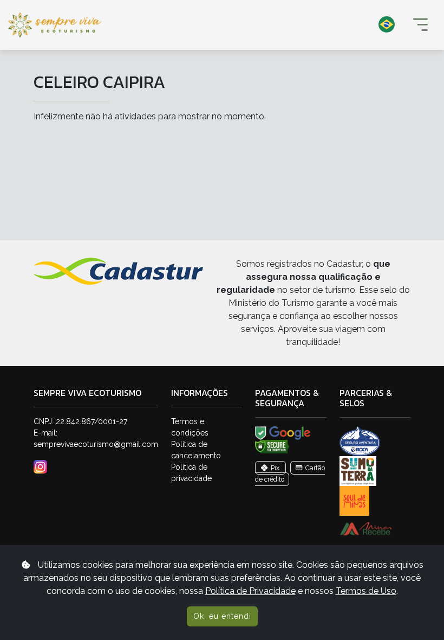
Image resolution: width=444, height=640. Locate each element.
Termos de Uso (366, 591)
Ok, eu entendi (222, 616)
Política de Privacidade (250, 591)
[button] (257, 25)
